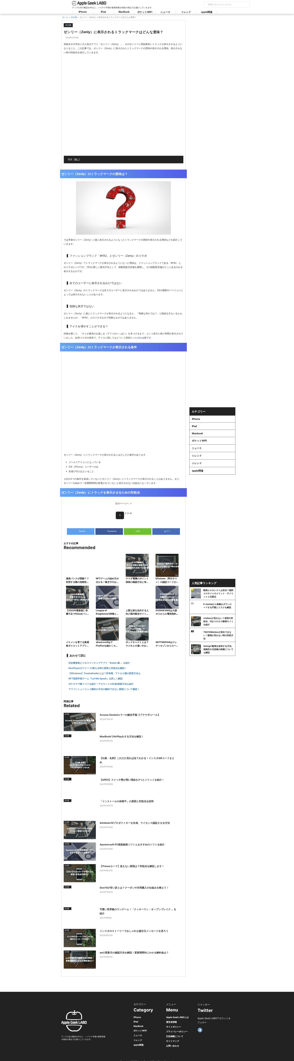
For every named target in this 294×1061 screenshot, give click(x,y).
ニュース (165, 12)
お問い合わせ (172, 1045)
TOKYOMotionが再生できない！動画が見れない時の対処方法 (218, 635)
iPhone (83, 12)
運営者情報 (171, 1022)
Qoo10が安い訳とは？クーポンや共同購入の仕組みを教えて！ (134, 887)
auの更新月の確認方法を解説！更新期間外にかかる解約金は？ (134, 952)
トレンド (186, 12)
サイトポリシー (173, 1026)
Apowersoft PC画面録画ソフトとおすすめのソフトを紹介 (132, 844)
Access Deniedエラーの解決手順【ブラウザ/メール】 (130, 714)
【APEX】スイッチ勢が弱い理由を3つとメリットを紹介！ (132, 779)
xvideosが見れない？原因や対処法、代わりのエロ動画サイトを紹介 (218, 621)
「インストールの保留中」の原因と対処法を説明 (127, 801)
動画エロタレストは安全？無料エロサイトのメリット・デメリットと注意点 (218, 593)
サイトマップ (172, 1041)
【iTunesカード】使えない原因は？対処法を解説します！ (132, 866)
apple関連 (206, 12)
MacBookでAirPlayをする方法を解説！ (122, 736)
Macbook (197, 433)
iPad (103, 12)
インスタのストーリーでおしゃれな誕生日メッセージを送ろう (134, 930)
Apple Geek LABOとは (177, 1017)
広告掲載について (174, 1036)
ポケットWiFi (144, 12)
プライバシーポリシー (177, 1031)
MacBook (124, 12)
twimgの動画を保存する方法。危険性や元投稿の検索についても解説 (218, 649)
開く (77, 159)
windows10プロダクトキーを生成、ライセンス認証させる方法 (135, 822)
